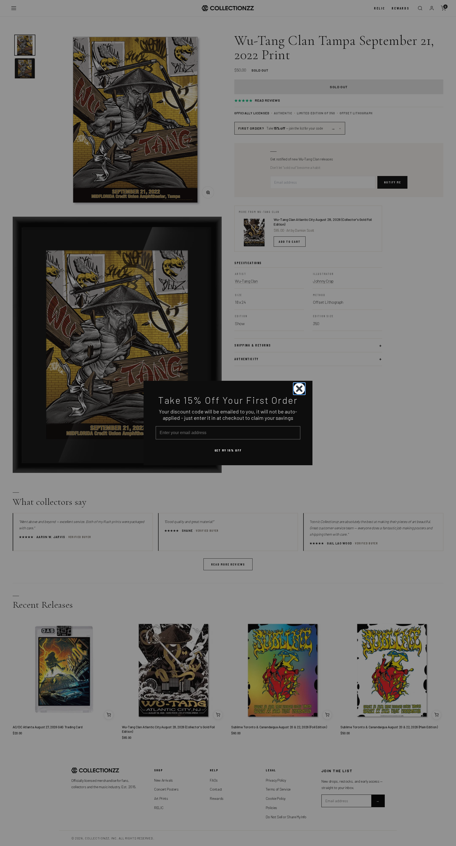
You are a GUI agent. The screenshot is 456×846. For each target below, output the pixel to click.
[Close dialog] (299, 389)
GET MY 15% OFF (228, 450)
